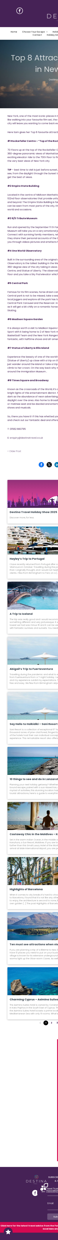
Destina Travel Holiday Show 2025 (33, 512)
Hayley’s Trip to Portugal (27, 559)
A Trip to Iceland (21, 614)
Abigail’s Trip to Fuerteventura (31, 669)
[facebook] (19, 11)
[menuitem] (14, 31)
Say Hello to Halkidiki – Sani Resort (34, 724)
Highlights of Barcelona (26, 889)
